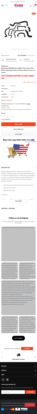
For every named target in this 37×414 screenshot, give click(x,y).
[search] (7, 5)
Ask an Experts (31, 55)
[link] (3, 379)
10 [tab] (24, 49)
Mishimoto (13, 85)
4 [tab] (15, 49)
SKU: (2, 91)
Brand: (3, 85)
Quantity (3, 113)
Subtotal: (3, 119)
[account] (31, 5)
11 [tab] (26, 49)
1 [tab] (10, 49)
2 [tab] (12, 49)
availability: (4, 94)
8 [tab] (21, 49)
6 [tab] (18, 49)
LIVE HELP (27, 349)
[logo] (18, 5)
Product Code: (4, 97)
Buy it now (18, 134)
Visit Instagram (18, 338)
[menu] (2, 5)
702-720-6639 (22, 55)
